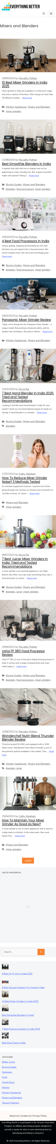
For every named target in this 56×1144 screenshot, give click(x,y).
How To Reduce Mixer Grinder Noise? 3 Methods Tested (24, 480)
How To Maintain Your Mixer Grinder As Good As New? (23, 822)
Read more (27, 98)
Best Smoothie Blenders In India (26, 164)
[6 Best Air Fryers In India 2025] (5, 967)
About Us (14, 1115)
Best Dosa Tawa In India (14, 1042)
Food (4, 1077)
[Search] (41, 952)
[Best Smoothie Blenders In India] (5, 1009)
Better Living (8, 1062)
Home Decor (8, 1082)
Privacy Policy (40, 1115)
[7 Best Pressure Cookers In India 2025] (5, 1022)
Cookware (7, 1072)
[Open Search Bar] (43, 13)
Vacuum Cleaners (10, 1102)
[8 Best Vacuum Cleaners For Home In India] (5, 981)
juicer (19, 592)
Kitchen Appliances (16, 107)
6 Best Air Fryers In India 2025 (17, 973)
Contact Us (25, 1115)
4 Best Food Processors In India (25, 241)
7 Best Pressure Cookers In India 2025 (21, 1029)
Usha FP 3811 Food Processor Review (23, 653)
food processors (25, 189)
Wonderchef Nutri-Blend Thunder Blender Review (28, 738)
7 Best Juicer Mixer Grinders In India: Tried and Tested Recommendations (25, 563)
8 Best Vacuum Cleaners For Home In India (23, 987)
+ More (28, 860)
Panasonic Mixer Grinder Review (26, 320)
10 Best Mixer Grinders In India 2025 (24, 84)
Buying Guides (14, 184)
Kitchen (6, 1087)
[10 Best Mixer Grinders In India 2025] (5, 995)
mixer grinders (13, 111)
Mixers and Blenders (39, 107)
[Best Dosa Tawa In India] (5, 1036)
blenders (10, 189)
